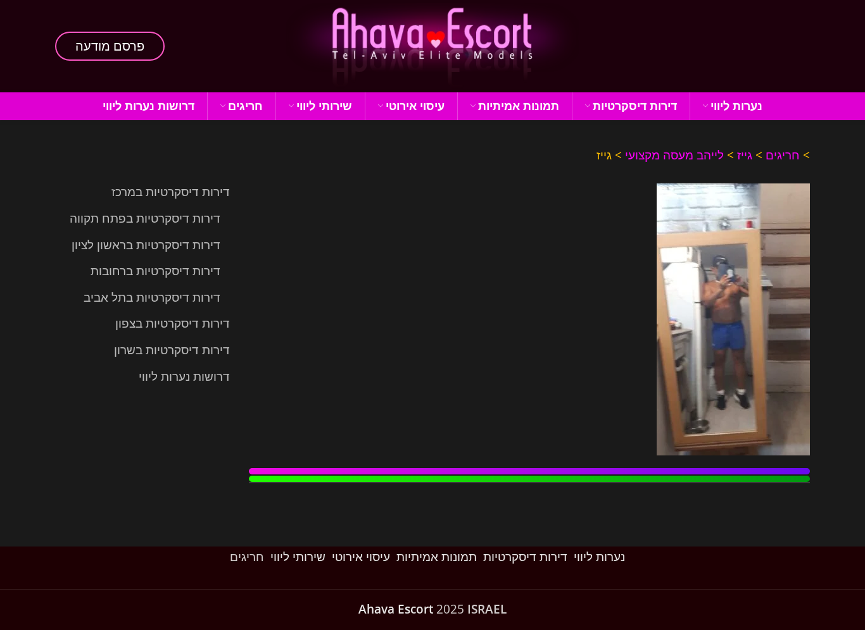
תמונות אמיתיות (436, 556)
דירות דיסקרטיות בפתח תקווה (145, 218)
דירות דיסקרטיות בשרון (172, 350)
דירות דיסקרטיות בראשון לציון (146, 245)
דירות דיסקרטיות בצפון (172, 323)
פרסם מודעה (109, 45)
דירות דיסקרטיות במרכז (170, 191)
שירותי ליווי (297, 556)
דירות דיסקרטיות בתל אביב (152, 297)
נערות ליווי (599, 556)
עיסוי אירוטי (361, 556)
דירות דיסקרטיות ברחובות (155, 270)
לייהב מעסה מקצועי (674, 155)
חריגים (783, 155)
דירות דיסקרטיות (525, 556)
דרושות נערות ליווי (184, 376)
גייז (744, 155)
